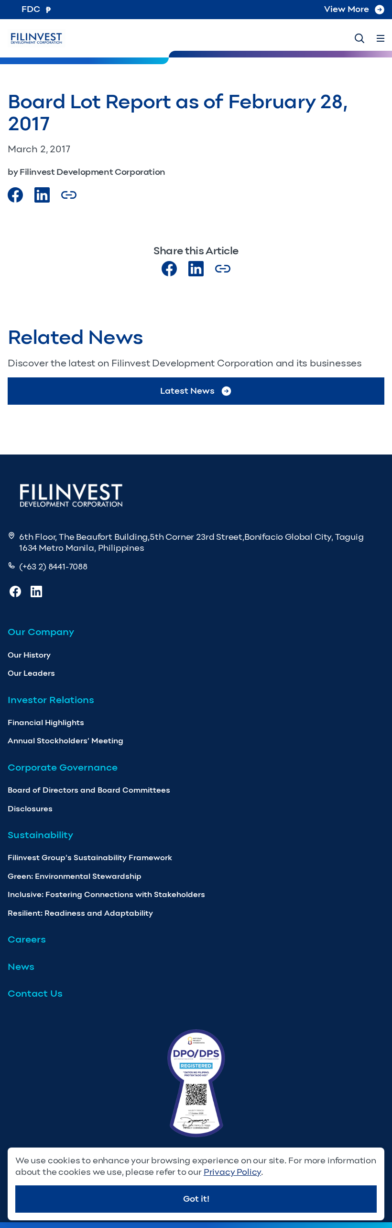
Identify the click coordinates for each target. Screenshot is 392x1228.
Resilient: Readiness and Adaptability (80, 913)
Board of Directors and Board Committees (89, 790)
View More (346, 9)
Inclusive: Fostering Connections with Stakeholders (106, 894)
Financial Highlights (46, 722)
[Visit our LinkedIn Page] (42, 195)
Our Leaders (31, 673)
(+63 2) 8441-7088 (53, 566)
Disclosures (30, 808)
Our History (29, 654)
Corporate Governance (63, 767)
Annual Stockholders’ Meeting (65, 740)
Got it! (196, 1199)
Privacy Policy (232, 1172)
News (21, 966)
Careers (27, 939)
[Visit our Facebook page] (15, 195)
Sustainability (40, 835)
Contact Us (35, 993)
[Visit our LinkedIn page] (196, 268)
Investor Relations (51, 699)
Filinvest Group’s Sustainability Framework (90, 857)
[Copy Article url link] (68, 195)
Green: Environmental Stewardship (75, 876)
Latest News (187, 391)
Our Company (41, 631)
